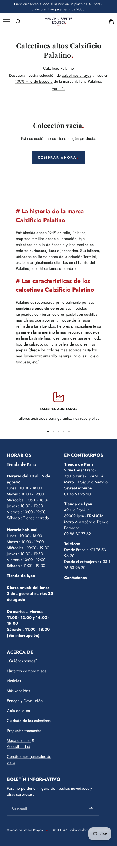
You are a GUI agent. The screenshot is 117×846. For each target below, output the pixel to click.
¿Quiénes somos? (22, 661)
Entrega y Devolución (25, 701)
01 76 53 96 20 (77, 494)
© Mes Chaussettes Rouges (25, 830)
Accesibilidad (18, 746)
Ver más (58, 88)
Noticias (14, 681)
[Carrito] (111, 21)
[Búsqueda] (18, 21)
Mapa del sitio (19, 740)
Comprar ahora (57, 157)
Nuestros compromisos (26, 671)
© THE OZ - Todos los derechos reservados (81, 830)
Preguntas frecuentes (24, 730)
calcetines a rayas (76, 75)
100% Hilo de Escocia (34, 81)
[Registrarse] (91, 809)
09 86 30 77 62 (77, 534)
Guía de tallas (18, 710)
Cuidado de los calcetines (29, 720)
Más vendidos (18, 691)
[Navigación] (6, 21)
